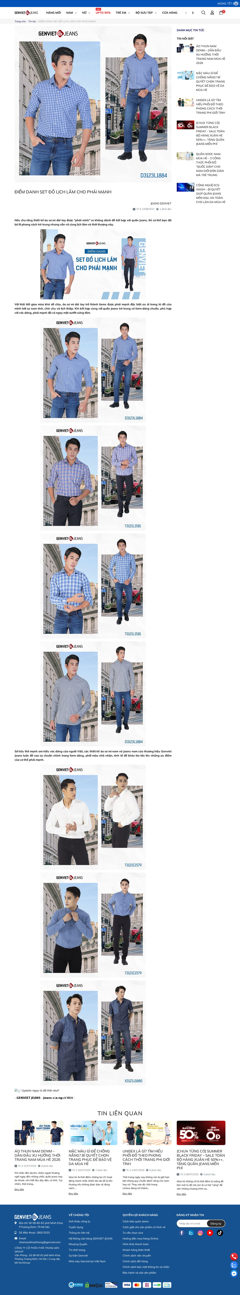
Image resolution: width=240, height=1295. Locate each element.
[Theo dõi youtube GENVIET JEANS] (210, 1233)
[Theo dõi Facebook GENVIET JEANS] (181, 1233)
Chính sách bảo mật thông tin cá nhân (146, 1267)
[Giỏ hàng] (221, 12)
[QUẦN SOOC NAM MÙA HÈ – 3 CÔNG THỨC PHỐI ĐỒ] (185, 156)
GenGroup (24, 1262)
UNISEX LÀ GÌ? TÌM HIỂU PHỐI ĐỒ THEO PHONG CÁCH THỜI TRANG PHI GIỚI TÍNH (146, 1157)
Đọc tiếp (19, 1189)
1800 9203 (43, 1232)
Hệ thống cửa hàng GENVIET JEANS (90, 1238)
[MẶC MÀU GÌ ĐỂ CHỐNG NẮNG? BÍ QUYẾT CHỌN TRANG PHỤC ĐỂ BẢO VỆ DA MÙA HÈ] (185, 75)
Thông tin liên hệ (79, 1232)
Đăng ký (215, 1223)
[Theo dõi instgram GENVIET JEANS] (200, 1233)
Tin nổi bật (185, 38)
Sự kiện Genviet (78, 1255)
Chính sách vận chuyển (137, 1255)
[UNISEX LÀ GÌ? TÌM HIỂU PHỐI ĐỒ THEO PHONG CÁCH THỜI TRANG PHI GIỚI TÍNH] (185, 102)
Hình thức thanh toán (136, 1244)
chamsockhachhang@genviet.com (40, 1242)
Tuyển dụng (76, 1227)
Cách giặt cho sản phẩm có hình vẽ (144, 1227)
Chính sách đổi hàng (135, 1261)
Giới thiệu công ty (79, 1221)
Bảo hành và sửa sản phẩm (139, 1272)
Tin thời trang (77, 1250)
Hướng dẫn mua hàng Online (140, 1238)
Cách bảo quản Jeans (136, 1221)
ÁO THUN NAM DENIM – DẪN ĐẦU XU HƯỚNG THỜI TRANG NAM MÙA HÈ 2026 (210, 54)
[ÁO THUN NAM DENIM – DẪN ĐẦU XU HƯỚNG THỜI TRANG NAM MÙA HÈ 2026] (185, 48)
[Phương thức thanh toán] (147, 1285)
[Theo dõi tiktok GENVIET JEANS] (220, 1233)
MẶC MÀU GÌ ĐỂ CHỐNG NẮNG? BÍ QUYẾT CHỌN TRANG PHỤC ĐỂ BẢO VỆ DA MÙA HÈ (210, 81)
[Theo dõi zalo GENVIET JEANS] (191, 1233)
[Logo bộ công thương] (93, 1284)
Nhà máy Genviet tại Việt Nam (87, 1261)
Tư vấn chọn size (133, 1232)
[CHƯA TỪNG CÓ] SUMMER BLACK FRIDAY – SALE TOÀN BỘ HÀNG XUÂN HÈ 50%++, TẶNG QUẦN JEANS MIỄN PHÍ (201, 1159)
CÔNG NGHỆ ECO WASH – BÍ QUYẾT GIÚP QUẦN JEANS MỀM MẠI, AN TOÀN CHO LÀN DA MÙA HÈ (210, 193)
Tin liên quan (120, 1113)
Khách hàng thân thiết (136, 1250)
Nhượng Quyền (78, 1244)
